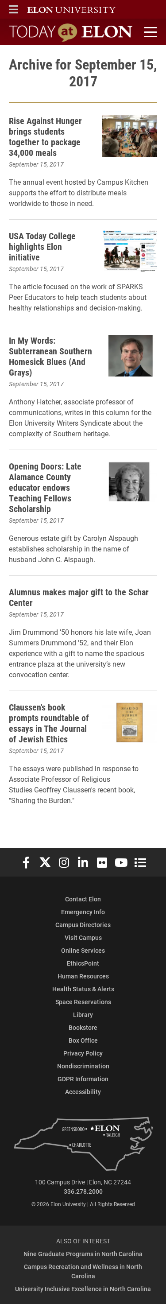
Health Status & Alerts (83, 989)
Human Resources (83, 976)
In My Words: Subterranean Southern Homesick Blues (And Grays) (50, 356)
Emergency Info (83, 912)
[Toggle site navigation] (149, 32)
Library (83, 1014)
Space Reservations (83, 1001)
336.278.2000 (83, 1191)
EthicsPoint (83, 963)
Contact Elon (83, 899)
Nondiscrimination (83, 1066)
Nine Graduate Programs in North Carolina (83, 1254)
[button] (13, 9)
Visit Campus (83, 937)
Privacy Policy (83, 1053)
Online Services (83, 950)
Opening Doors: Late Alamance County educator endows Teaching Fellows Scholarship (45, 487)
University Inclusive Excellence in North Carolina (83, 1289)
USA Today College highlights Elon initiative (42, 246)
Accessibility (83, 1091)
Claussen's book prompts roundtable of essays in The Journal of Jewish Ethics (49, 723)
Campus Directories (83, 924)
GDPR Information (83, 1079)
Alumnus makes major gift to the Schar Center (79, 597)
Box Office (83, 1040)
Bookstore (83, 1027)
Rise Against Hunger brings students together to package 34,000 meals (45, 136)
